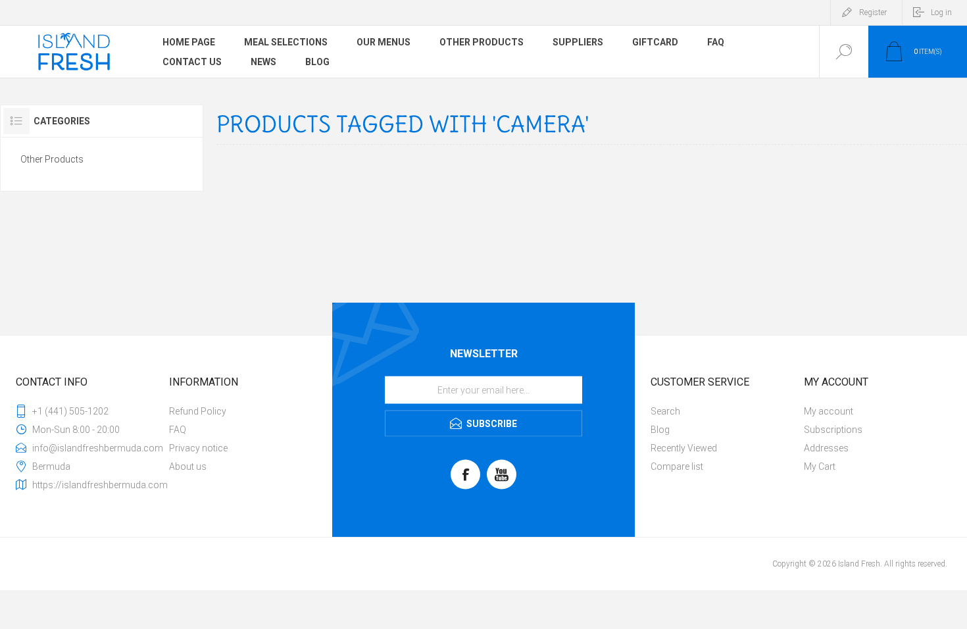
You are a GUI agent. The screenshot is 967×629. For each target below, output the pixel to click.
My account (828, 411)
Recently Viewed (684, 448)
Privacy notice (198, 448)
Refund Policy (197, 411)
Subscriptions (833, 429)
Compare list (677, 466)
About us (188, 466)
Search (665, 411)
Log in (941, 12)
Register (873, 12)
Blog (660, 429)
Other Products (52, 159)
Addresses (826, 448)
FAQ (177, 429)
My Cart (819, 466)
